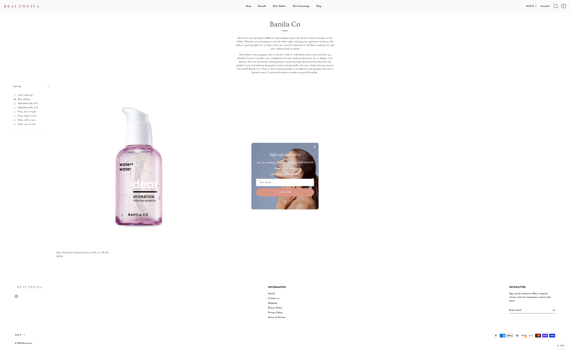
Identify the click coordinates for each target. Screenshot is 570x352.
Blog (318, 6)
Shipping (272, 303)
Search (271, 293)
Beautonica (27, 343)
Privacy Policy (275, 312)
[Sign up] (553, 310)
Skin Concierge (301, 6)
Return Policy (275, 308)
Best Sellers (279, 6)
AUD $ (530, 6)
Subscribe (284, 192)
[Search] (555, 6)
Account (545, 6)
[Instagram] (285, 202)
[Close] (314, 146)
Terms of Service (276, 317)
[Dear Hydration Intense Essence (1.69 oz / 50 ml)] (138, 167)
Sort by (17, 86)
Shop (248, 6)
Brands (262, 6)
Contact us (274, 298)
